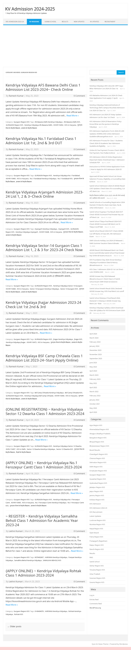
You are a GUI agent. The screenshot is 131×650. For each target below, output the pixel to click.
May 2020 (93, 408)
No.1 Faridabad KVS (65, 178)
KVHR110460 (11, 178)
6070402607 (39, 557)
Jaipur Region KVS (96, 491)
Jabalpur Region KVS (97, 487)
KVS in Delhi (21, 449)
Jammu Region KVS (97, 495)
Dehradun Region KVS (98, 462)
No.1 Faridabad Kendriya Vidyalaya (43, 178)
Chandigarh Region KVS (99, 454)
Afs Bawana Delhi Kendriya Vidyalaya (48, 122)
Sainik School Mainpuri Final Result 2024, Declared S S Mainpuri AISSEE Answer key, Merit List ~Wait (105, 301)
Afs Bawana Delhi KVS (72, 122)
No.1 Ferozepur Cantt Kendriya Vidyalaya (50, 502)
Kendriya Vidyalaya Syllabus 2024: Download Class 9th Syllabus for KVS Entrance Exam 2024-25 (107, 310)
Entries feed (94, 599)
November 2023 (96, 354)
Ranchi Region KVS (97, 549)
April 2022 (93, 387)
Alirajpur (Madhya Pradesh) (100, 433)
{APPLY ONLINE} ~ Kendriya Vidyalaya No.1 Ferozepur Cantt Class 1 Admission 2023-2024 (44, 464)
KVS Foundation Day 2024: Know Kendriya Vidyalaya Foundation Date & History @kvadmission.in (105, 262)
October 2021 (95, 404)
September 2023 (96, 358)
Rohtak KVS (18, 614)
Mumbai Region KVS (97, 524)
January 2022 (94, 400)
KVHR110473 (31, 342)
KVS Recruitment (96, 512)
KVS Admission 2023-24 (15, 22)
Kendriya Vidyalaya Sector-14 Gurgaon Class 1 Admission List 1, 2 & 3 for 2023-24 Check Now (44, 247)
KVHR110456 (59, 396)
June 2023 (93, 362)
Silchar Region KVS (97, 566)
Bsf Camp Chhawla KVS (73, 393)
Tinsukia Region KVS (97, 570)
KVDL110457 (10, 449)
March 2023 (94, 375)
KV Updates (94, 22)
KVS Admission (95, 504)
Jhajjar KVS (78, 339)
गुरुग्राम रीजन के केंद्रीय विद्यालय (73, 232)
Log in (92, 595)
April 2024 (93, 334)
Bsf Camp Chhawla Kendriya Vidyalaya (49, 393)
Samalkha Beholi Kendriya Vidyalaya (28, 560)
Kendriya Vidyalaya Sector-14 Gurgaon (67, 286)
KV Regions (34, 22)
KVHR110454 (58, 125)
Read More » (73, 115)
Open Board (94, 533)
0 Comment (79, 95)
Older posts (14, 626)
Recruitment (110, 22)
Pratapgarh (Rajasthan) (98, 541)
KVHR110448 (44, 232)
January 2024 (94, 346)
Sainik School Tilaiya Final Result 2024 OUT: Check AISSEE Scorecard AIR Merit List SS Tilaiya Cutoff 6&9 (106, 224)
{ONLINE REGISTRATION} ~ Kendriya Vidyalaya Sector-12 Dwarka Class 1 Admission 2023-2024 (45, 411)
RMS (91, 557)
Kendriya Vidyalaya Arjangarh (27, 232)
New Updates (79, 22)
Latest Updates (95, 516)
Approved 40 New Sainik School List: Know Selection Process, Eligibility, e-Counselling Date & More (107, 179)
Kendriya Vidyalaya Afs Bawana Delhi (38, 125)
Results (65, 22)
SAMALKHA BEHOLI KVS (52, 560)
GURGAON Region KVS (14, 125)
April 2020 (93, 412)
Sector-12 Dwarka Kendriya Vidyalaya (41, 449)
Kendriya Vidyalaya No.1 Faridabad (66, 175)
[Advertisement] (65, 46)
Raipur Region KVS (97, 545)
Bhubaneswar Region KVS (99, 446)
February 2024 (95, 342)
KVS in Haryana (70, 125)
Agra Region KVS (96, 425)
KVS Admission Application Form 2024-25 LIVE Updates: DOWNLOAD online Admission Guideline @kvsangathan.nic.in (107, 134)
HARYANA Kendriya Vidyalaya (56, 557)
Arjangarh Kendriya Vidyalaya (46, 229)
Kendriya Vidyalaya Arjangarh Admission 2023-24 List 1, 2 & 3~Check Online (44, 194)
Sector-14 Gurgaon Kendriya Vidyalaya (44, 289)
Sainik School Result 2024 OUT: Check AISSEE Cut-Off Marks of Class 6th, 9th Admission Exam (106, 234)
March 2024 (94, 338)
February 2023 (95, 379)
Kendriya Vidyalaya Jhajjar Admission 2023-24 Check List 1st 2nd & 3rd (43, 304)
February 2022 (95, 395)
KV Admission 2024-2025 (30, 9)
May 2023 (93, 367)
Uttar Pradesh (95, 574)
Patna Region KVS (96, 537)
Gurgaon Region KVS (22, 122)
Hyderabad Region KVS (98, 483)
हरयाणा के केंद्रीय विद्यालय (29, 128)
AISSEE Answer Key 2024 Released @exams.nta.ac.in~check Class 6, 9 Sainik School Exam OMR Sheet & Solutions (105, 279)
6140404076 (39, 611)
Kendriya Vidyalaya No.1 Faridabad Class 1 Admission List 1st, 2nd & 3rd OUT (41, 140)
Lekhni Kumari (16, 531)
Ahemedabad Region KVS (99, 429)
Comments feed (96, 603)
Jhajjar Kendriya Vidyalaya (63, 339)
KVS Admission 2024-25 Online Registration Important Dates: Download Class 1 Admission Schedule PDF (107, 160)
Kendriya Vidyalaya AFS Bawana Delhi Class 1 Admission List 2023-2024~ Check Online (43, 87)
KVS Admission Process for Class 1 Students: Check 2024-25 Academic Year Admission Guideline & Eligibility (106, 143)
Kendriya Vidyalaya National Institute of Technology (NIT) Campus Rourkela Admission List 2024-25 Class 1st (107, 108)
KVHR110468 (11, 289)
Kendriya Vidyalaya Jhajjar (15, 342)
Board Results (95, 450)
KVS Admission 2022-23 (98, 508)
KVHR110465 (16, 502)
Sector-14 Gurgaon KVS (69, 289)
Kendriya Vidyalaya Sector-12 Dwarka (67, 446)
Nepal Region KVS (96, 528)
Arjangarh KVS (63, 229)
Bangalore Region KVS (98, 438)
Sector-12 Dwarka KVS (64, 449)
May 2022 (93, 383)
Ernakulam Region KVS (98, 471)
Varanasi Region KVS (97, 578)
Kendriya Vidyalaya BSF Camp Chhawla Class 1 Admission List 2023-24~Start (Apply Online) (44, 358)
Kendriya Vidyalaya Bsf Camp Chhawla (38, 396)
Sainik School (50, 22)
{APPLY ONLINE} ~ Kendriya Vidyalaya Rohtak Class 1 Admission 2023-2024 (43, 573)
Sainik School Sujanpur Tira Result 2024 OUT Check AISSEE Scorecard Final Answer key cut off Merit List (106, 214)
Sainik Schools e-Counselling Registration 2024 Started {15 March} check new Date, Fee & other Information (107, 205)
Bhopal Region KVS (97, 442)
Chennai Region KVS (97, 458)
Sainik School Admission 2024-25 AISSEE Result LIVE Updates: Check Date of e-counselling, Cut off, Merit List (107, 188)
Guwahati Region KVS (98, 479)
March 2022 (94, 391)
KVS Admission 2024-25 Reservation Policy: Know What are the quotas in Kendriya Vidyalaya (106, 124)
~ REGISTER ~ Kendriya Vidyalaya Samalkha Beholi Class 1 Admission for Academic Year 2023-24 (42, 520)
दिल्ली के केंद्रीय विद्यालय (23, 452)
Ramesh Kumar (16, 95)
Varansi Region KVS (97, 582)
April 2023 (93, 371)
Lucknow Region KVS (98, 520)
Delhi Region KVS (96, 466)
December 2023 (95, 350)
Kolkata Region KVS (97, 499)
